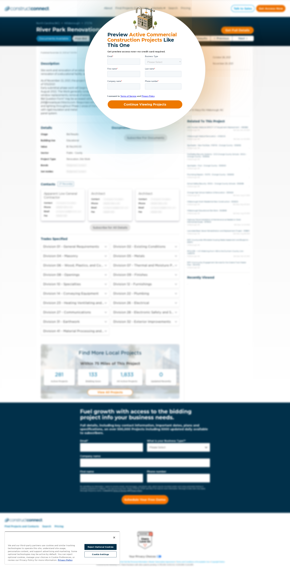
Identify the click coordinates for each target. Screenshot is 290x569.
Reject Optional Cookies (100, 547)
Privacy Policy (65, 560)
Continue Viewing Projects (145, 104)
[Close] (114, 537)
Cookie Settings (100, 554)
